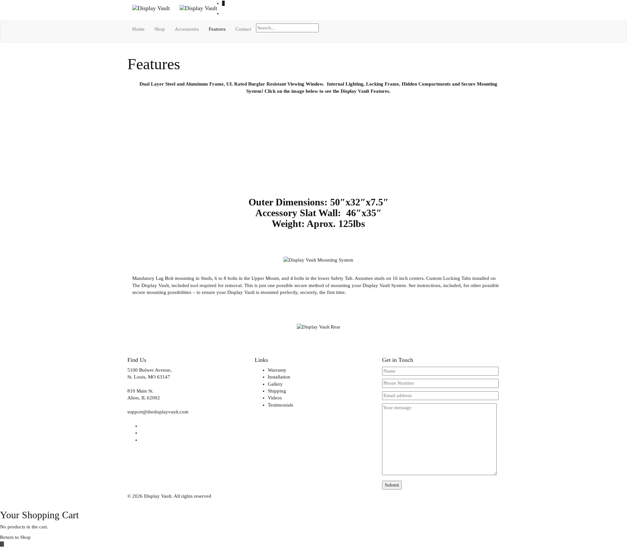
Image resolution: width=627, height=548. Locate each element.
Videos (275, 397)
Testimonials (280, 405)
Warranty (277, 370)
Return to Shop (15, 537)
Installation (279, 376)
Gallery (275, 384)
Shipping (277, 391)
